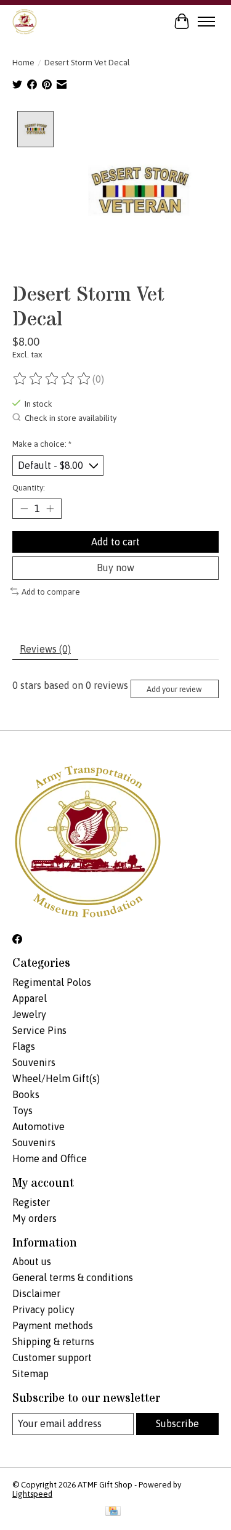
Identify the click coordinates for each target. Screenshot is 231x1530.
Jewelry (29, 1014)
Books (25, 1094)
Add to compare (51, 591)
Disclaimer (36, 1293)
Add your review (174, 689)
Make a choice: (41, 444)
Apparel (29, 998)
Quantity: (28, 487)
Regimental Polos (51, 982)
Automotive (38, 1126)
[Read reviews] (52, 379)
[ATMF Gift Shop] (24, 21)
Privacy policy (43, 1309)
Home (23, 62)
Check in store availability (70, 418)
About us (31, 1261)
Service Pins (39, 1030)
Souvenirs (33, 1062)
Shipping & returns (53, 1341)
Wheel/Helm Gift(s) (56, 1078)
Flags (23, 1046)
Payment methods (52, 1325)
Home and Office (49, 1158)
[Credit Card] (113, 1512)
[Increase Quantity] (50, 509)
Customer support (52, 1357)
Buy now (115, 567)
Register (31, 1202)
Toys (22, 1110)
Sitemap (30, 1373)
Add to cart (115, 541)
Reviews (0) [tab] (45, 648)
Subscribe (177, 1423)
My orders (34, 1218)
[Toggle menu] (206, 21)
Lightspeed (32, 1494)
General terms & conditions (72, 1277)
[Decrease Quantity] (24, 509)
